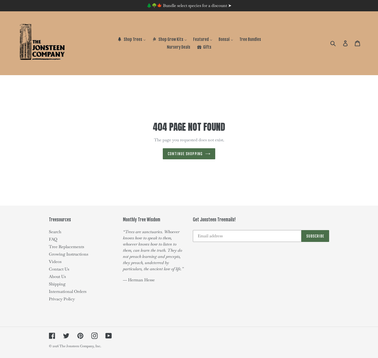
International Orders (67, 291)
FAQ (53, 239)
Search (55, 231)
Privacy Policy (62, 299)
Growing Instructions (68, 254)
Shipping (57, 284)
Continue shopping (185, 154)
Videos (55, 261)
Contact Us (59, 269)
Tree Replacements (66, 246)
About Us (57, 276)
